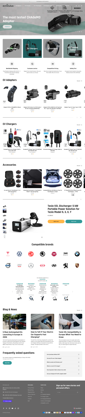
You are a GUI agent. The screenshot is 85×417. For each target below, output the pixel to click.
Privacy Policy (31, 387)
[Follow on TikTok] (15, 408)
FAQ (41, 392)
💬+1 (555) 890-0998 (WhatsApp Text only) (12, 395)
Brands (42, 390)
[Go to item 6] (4, 227)
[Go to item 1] (4, 206)
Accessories (59, 5)
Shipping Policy (31, 392)
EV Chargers (27, 5)
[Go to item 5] (4, 224)
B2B (29, 400)
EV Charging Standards (46, 398)
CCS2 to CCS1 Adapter (46, 400)
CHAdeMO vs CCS (45, 403)
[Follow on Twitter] (6, 408)
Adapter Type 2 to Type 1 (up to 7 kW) (72, 107)
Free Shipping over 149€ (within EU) (42, 1)
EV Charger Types (44, 396)
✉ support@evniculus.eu (8, 398)
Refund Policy (31, 390)
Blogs (42, 387)
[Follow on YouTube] (12, 408)
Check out (77, 22)
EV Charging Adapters (45, 394)
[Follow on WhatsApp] (18, 408)
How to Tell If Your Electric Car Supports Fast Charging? (42, 334)
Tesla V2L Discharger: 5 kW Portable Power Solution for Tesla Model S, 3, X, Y (63, 209)
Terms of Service (31, 394)
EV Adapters (18, 5)
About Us (67, 5)
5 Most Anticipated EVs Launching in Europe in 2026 (12, 334)
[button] (13, 291)
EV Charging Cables (48, 5)
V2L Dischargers (37, 5)
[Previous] (29, 1)
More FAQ (7, 362)
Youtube (29, 398)
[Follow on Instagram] (9, 408)
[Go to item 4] (4, 220)
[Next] (55, 1)
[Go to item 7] (4, 232)
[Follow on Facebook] (3, 408)
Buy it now (73, 221)
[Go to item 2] (4, 211)
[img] (42, 279)
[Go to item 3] (4, 216)
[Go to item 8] (4, 236)
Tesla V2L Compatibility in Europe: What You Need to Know (70, 334)
